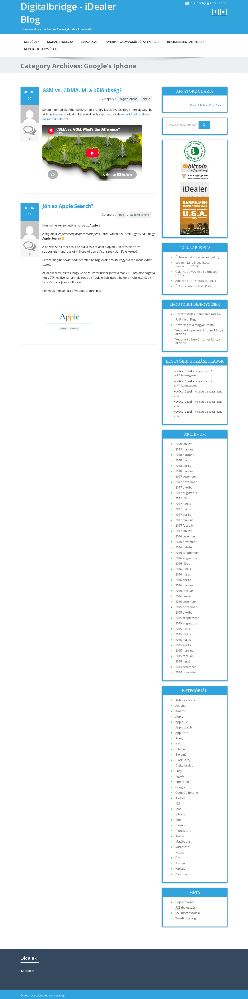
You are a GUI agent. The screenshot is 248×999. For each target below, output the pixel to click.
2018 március (184, 471)
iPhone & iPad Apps (199, 105)
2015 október (184, 612)
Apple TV (181, 722)
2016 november (186, 542)
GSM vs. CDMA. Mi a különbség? (82, 90)
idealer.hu (59, 114)
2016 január (183, 596)
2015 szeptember (187, 618)
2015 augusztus (186, 623)
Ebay (178, 771)
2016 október (184, 547)
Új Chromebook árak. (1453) (194, 286)
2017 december (185, 476)
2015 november (186, 607)
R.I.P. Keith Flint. (185, 319)
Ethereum (182, 782)
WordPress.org (185, 918)
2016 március (184, 585)
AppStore (181, 733)
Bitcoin (180, 749)
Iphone (180, 814)
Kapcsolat (89, 41)
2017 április (183, 514)
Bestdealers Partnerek (185, 41)
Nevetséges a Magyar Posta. (194, 325)
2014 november (186, 672)
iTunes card (183, 830)
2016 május (183, 574)
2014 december (185, 667)
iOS (177, 803)
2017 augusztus (186, 493)
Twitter (180, 863)
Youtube (181, 874)
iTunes (180, 825)
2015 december (185, 601)
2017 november (186, 482)
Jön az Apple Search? (67, 206)
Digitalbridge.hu (60, 41)
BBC (178, 743)
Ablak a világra (185, 700)
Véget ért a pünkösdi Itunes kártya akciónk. (199, 332)
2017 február (184, 525)
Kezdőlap (31, 41)
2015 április (183, 645)
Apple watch (183, 727)
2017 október (184, 487)
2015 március (184, 650)
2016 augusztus (186, 558)
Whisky (180, 869)
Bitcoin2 (180, 754)
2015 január (183, 661)
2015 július (182, 629)
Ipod (178, 820)
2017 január (183, 531)
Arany (179, 738)
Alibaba (180, 705)
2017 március (184, 520)
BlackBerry (182, 760)
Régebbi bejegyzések (40, 49)
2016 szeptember (187, 552)
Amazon (180, 711)
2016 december (185, 536)
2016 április (183, 580)
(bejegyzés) (186, 907)
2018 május (183, 460)
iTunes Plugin (215, 105)
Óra (177, 858)
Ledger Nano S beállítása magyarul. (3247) (192, 264)
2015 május (183, 639)
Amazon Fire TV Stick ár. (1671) (196, 281)
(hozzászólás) (187, 913)
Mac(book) (182, 841)
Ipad (178, 809)
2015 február (184, 656)
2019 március (184, 449)
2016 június (183, 569)
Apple (121, 214)
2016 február (184, 591)
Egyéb (179, 776)
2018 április (183, 466)
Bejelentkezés (184, 902)
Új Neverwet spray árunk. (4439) (197, 257)
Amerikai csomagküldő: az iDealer (132, 41)
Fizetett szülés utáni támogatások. (198, 314)
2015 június (183, 634)
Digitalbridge (184, 765)
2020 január (183, 444)
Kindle (179, 836)
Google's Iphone (127, 99)
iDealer (180, 798)
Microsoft (182, 847)
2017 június (183, 504)
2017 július (182, 498)
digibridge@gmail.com (208, 3)
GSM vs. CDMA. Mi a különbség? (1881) (197, 273)
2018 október (184, 455)
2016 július (182, 563)
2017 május (183, 509)
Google (180, 787)
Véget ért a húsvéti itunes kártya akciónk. (197, 341)
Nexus (146, 99)
